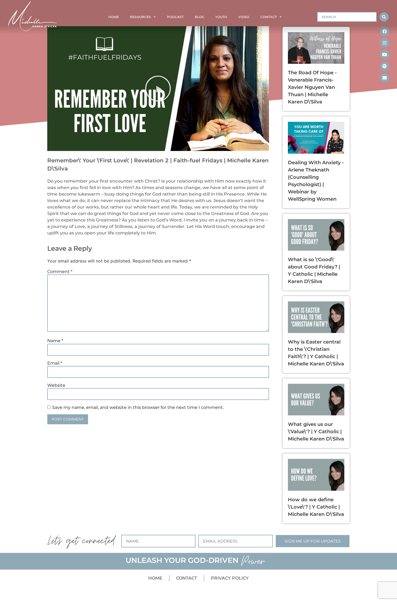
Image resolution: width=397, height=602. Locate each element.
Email (54, 363)
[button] (157, 88)
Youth (221, 17)
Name (55, 341)
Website (56, 385)
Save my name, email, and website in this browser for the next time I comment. (138, 407)
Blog (199, 17)
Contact (268, 17)
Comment (59, 272)
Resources (140, 17)
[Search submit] (384, 17)
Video (243, 17)
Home (113, 17)
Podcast (175, 17)
